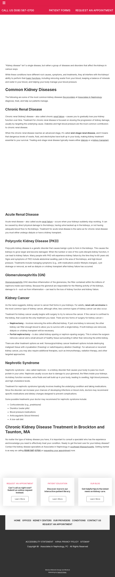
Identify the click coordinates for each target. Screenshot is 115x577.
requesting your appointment (57, 450)
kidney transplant (100, 140)
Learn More (20, 499)
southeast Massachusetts (82, 447)
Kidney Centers (42, 520)
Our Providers (61, 520)
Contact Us (94, 520)
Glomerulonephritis (14, 282)
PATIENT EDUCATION (57, 483)
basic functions (33, 78)
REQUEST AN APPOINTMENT (20, 483)
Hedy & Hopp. (62, 572)
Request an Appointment (94, 10)
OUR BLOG (95, 483)
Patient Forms (59, 10)
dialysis (84, 140)
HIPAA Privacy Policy (67, 542)
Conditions (48, 34)
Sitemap (84, 542)
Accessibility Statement (39, 542)
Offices (26, 520)
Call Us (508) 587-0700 (18, 10)
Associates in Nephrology (90, 97)
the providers (69, 97)
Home (34, 34)
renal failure (58, 116)
